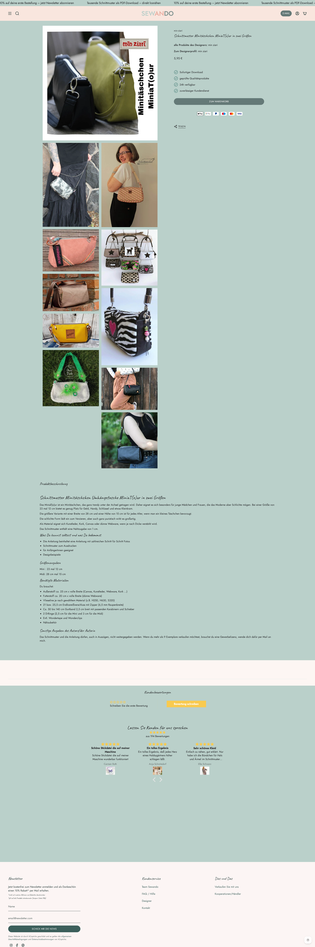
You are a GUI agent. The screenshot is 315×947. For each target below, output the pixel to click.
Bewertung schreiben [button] (186, 704)
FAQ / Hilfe (148, 894)
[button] (155, 779)
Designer (147, 901)
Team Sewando (150, 887)
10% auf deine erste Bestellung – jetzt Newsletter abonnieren (211, 3)
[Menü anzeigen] (10, 13)
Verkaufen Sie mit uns (227, 887)
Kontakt (146, 908)
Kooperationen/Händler (228, 894)
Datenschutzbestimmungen (43, 939)
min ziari (178, 30)
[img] (157, 732)
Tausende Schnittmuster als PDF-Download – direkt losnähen (124, 3)
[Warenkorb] (305, 13)
